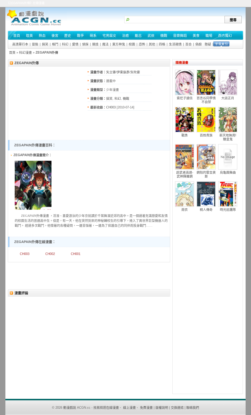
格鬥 (55, 44)
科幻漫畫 (25, 52)
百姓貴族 (206, 135)
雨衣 (184, 209)
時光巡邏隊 (228, 209)
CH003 (111, 107)
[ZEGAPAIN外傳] (33, 208)
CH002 (50, 254)
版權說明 (161, 407)
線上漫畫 (129, 407)
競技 (95, 44)
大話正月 (227, 98)
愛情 (75, 44)
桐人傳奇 (206, 209)
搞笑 (45, 44)
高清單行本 (20, 44)
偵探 (85, 44)
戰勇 (184, 135)
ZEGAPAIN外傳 (26, 63)
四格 (162, 44)
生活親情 (175, 44)
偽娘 (198, 44)
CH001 (75, 254)
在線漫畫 (112, 407)
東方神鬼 (118, 44)
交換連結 (177, 407)
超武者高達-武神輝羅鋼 (184, 174)
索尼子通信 (185, 98)
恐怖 (142, 44)
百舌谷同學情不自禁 (206, 100)
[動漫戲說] (36, 26)
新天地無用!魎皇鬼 (227, 137)
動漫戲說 (69, 407)
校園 (132, 44)
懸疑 (208, 44)
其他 (152, 44)
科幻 (65, 44)
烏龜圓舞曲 (228, 172)
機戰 (126, 98)
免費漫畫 (146, 407)
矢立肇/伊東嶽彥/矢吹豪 (123, 72)
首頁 (12, 52)
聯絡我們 (192, 407)
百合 (188, 44)
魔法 (105, 44)
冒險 (35, 44)
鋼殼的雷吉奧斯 (206, 174)
